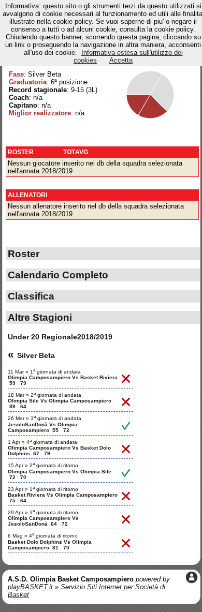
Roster (23, 253)
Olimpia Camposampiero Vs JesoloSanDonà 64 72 (43, 521)
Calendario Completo (58, 274)
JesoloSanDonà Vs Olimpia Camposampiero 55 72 (42, 427)
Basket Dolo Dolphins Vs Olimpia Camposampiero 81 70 (50, 544)
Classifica (31, 296)
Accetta (121, 60)
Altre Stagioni (40, 317)
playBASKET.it (30, 587)
